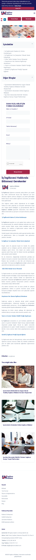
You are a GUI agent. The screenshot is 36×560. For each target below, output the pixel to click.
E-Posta (8, 117)
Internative (22, 554)
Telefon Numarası (11, 126)
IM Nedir (4, 488)
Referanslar (5, 498)
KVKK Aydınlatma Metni (8, 522)
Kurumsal (28, 19)
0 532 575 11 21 (13, 543)
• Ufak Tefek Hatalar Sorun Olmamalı (15, 59)
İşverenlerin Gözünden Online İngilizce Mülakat (17, 425)
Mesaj (8, 143)
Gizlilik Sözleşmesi (6, 517)
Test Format (5, 491)
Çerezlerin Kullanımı (7, 519)
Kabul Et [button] (18, 8)
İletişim (4, 501)
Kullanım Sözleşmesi (7, 514)
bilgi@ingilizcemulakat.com (14, 545)
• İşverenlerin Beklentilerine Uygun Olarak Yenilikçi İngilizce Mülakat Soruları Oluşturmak (17, 87)
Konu (8, 135)
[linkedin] (5, 19)
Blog (3, 503)
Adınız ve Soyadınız (12, 109)
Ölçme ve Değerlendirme (8, 493)
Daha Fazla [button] (18, 5)
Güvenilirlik (4, 496)
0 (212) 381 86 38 (11, 540)
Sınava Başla (14, 19)
